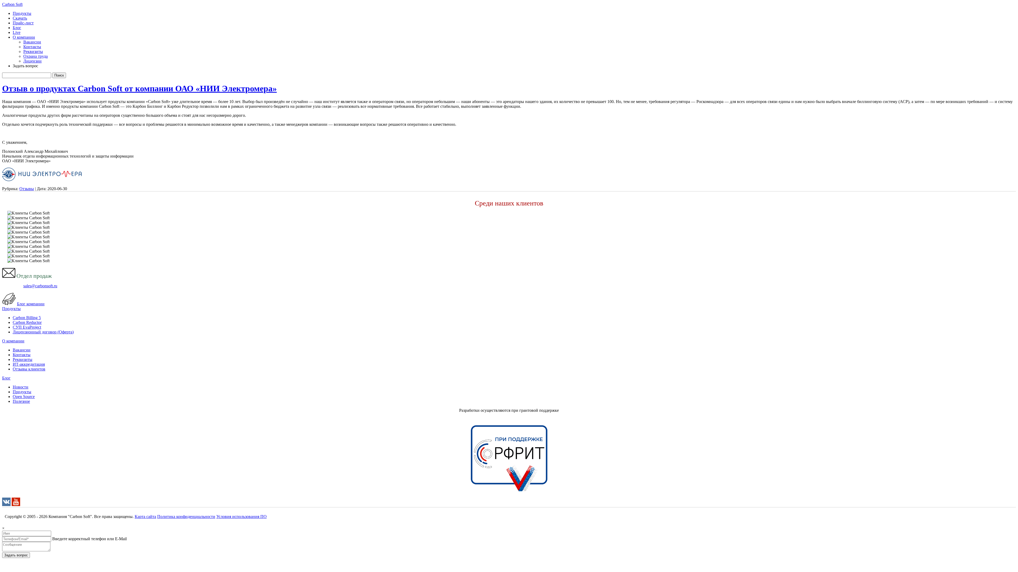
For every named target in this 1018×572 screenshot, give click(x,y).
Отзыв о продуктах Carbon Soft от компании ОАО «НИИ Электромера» (139, 88)
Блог (17, 27)
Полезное (21, 401)
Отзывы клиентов (29, 369)
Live (16, 32)
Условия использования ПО (241, 516)
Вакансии (32, 42)
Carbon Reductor (27, 322)
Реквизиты (33, 51)
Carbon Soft (12, 4)
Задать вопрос (16, 555)
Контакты (32, 46)
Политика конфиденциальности (186, 516)
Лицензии (32, 61)
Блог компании (31, 304)
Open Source (24, 396)
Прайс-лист (23, 23)
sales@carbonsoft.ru (40, 286)
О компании (24, 37)
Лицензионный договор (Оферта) (43, 332)
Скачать (20, 18)
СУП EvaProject (27, 327)
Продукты (22, 13)
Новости (20, 387)
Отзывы (26, 188)
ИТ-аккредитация (29, 364)
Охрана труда (35, 56)
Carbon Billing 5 (27, 317)
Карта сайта (145, 516)
